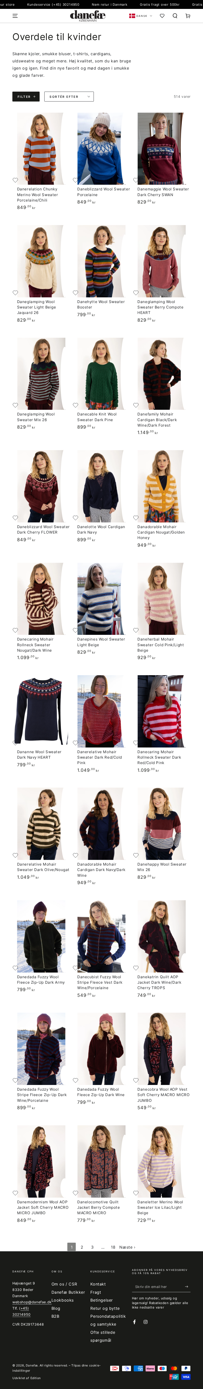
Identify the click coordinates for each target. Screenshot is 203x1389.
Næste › (127, 1247)
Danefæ (32, 1365)
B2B (55, 1316)
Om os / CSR (64, 1284)
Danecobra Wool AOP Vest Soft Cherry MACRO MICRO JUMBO (163, 1095)
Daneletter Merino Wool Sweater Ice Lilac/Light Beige (160, 1207)
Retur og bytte (105, 1308)
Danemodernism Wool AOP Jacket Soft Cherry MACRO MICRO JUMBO (43, 1207)
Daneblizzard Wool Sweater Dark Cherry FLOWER (43, 529)
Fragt (95, 1292)
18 (113, 1247)
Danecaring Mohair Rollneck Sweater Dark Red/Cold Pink (159, 757)
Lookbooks (62, 1300)
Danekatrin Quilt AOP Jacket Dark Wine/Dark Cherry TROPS (159, 982)
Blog (55, 1308)
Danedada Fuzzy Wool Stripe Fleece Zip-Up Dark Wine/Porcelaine (42, 1095)
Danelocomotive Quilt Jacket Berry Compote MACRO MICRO (98, 1207)
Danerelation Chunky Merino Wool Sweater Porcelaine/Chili (37, 195)
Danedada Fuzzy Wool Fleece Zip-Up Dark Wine (101, 1092)
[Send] (188, 1286)
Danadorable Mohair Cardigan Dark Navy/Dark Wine (101, 870)
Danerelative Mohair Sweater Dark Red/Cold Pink (99, 757)
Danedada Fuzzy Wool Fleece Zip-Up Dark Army (41, 980)
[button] (175, 15)
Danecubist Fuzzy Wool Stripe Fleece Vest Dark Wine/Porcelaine (100, 982)
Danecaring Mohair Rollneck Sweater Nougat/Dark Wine (35, 645)
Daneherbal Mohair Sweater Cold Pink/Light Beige (160, 645)
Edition (35, 1378)
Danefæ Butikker (68, 1292)
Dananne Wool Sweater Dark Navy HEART (39, 754)
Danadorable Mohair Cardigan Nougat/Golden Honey (161, 532)
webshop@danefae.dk (32, 1302)
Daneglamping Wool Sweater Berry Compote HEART (160, 307)
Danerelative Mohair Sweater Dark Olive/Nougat (43, 867)
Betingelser (101, 1300)
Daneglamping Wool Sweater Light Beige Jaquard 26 (36, 307)
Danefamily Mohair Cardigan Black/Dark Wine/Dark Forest (157, 420)
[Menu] (15, 15)
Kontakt (98, 1284)
